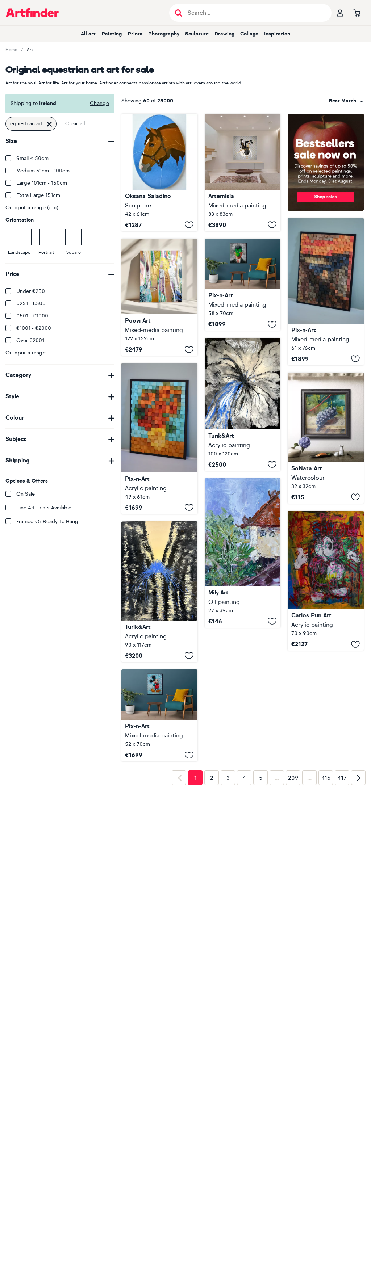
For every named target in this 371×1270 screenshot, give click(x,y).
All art (88, 34)
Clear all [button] (75, 124)
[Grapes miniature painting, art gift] (326, 438)
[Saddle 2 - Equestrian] (243, 172)
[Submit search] (178, 13)
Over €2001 (30, 340)
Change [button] (99, 103)
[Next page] (358, 777)
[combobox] (346, 101)
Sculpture (197, 34)
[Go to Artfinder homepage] (32, 13)
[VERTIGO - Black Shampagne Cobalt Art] (159, 591)
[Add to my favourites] (189, 225)
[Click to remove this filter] (49, 123)
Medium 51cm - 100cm (43, 171)
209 (293, 778)
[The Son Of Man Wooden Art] (243, 285)
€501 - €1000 (32, 316)
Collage (249, 34)
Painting (111, 34)
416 (325, 778)
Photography (163, 34)
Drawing (224, 34)
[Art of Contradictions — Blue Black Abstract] (243, 404)
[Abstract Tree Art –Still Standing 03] (159, 297)
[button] (346, 101)
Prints (135, 34)
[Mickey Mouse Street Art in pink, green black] (326, 581)
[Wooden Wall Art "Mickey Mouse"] (159, 715)
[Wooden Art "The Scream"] (326, 291)
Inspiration (277, 34)
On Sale (25, 494)
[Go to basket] (357, 12)
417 (342, 778)
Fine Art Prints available (43, 508)
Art (30, 49)
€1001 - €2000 (33, 328)
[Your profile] (340, 12)
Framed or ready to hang (47, 521)
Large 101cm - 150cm (41, 183)
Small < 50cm (32, 158)
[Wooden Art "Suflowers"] (159, 438)
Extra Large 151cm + (40, 195)
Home (11, 49)
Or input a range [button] (25, 353)
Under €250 (30, 291)
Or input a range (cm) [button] (32, 208)
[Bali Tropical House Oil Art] (243, 553)
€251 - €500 (31, 303)
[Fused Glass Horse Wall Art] (159, 172)
